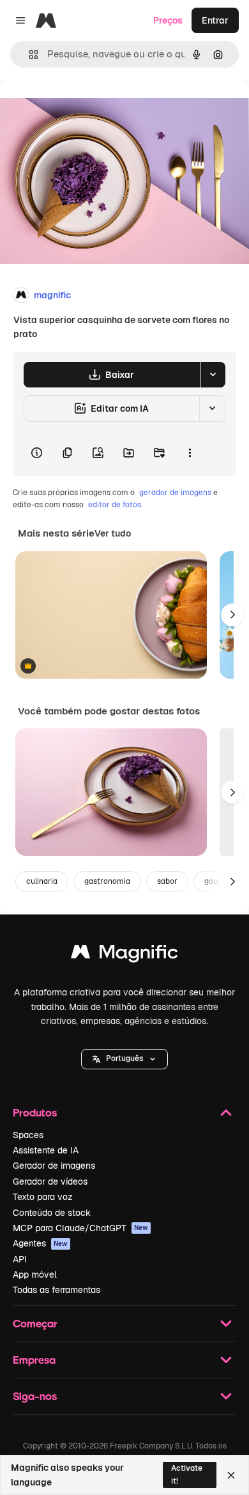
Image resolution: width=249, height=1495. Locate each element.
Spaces (28, 1135)
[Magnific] (124, 955)
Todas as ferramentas (56, 1290)
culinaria (41, 881)
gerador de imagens (175, 492)
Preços (168, 20)
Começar (35, 1323)
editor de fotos (114, 505)
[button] (124, 1059)
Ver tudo (112, 533)
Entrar (215, 20)
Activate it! (186, 1474)
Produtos (35, 1112)
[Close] (231, 1475)
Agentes (40, 1243)
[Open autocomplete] (28, 54)
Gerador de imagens (54, 1165)
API (20, 1259)
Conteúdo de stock (52, 1212)
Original (82, 109)
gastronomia (107, 881)
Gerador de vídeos (50, 1181)
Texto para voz (43, 1196)
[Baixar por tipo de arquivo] (212, 374)
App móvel (35, 1274)
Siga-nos (35, 1396)
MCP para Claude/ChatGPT (80, 1228)
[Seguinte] (232, 615)
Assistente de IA (46, 1150)
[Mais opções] (189, 453)
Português (124, 1058)
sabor (167, 881)
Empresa (34, 1359)
